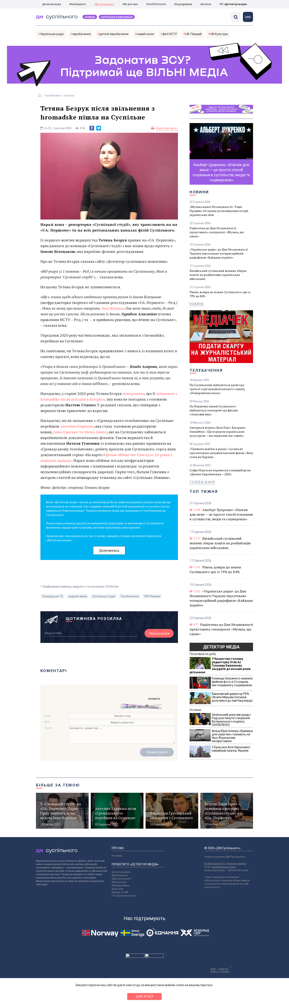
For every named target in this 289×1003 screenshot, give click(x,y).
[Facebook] (91, 128)
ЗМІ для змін (130, 4)
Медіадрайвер (183, 4)
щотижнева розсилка (94, 618)
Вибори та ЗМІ (120, 892)
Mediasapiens (120, 875)
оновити (154, 698)
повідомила (133, 393)
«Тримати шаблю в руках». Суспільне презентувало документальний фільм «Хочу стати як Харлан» (221, 453)
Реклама (117, 855)
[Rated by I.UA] (135, 956)
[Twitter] (98, 128)
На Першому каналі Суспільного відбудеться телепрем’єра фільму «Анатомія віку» (214, 410)
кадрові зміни (77, 596)
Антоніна (205, 4)
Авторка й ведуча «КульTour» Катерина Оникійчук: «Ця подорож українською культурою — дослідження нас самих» (217, 432)
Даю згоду (144, 996)
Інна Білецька (113, 308)
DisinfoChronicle (156, 4)
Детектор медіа (51, 4)
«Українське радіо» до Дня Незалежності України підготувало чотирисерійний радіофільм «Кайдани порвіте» (219, 253)
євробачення (81, 34)
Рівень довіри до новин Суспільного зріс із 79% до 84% (220, 294)
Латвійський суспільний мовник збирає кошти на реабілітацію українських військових (218, 275)
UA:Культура (219, 34)
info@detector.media (224, 867)
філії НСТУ (169, 34)
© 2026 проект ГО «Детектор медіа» (225, 863)
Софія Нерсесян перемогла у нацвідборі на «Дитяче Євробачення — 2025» (220, 472)
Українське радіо (52, 34)
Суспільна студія (103, 596)
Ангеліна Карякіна (77, 426)
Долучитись (109, 550)
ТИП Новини (152, 596)
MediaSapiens (77, 4)
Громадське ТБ (52, 596)
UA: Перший (193, 34)
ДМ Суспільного (104, 4)
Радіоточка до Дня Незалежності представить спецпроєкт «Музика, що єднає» (217, 232)
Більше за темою (58, 785)
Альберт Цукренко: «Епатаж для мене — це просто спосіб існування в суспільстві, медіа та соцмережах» (221, 514)
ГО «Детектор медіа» (233, 4)
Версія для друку (167, 128)
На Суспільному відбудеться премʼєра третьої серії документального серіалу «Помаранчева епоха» (217, 389)
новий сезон (145, 34)
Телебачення (53, 95)
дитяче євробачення (113, 34)
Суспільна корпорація (117, 17)
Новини (90, 17)
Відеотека (118, 889)
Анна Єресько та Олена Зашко (80, 431)
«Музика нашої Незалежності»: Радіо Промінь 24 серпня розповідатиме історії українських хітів (219, 211)
